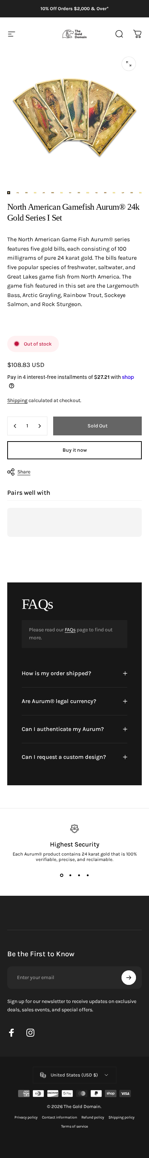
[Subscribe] (129, 977)
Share (23, 472)
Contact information (59, 1117)
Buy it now (75, 450)
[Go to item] (8, 192)
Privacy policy (26, 1117)
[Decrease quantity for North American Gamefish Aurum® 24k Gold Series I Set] (15, 426)
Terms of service (74, 1126)
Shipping (17, 400)
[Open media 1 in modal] (129, 64)
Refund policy (92, 1117)
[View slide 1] (61, 875)
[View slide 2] (70, 875)
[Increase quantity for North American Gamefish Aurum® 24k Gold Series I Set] (39, 426)
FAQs (70, 630)
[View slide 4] (87, 875)
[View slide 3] (78, 875)
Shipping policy (121, 1117)
